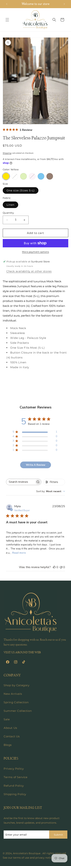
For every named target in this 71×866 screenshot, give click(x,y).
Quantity (8, 212)
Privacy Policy (14, 768)
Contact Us (12, 736)
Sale (7, 719)
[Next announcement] (64, 4)
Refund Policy (14, 785)
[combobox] (50, 491)
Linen (10, 204)
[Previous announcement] (7, 4)
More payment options (35, 251)
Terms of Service (15, 777)
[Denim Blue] (41, 176)
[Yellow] (6, 176)
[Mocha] (49, 176)
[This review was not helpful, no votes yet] (61, 567)
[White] (14, 176)
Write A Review (35, 465)
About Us (10, 728)
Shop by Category (16, 685)
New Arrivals (13, 693)
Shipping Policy (15, 794)
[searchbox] (20, 482)
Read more (19, 553)
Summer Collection (18, 711)
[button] (7, 20)
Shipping (7, 153)
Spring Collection (16, 702)
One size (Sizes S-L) (21, 190)
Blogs (8, 745)
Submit (58, 834)
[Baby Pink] (32, 176)
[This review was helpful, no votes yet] (54, 567)
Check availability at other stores (29, 271)
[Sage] (23, 176)
